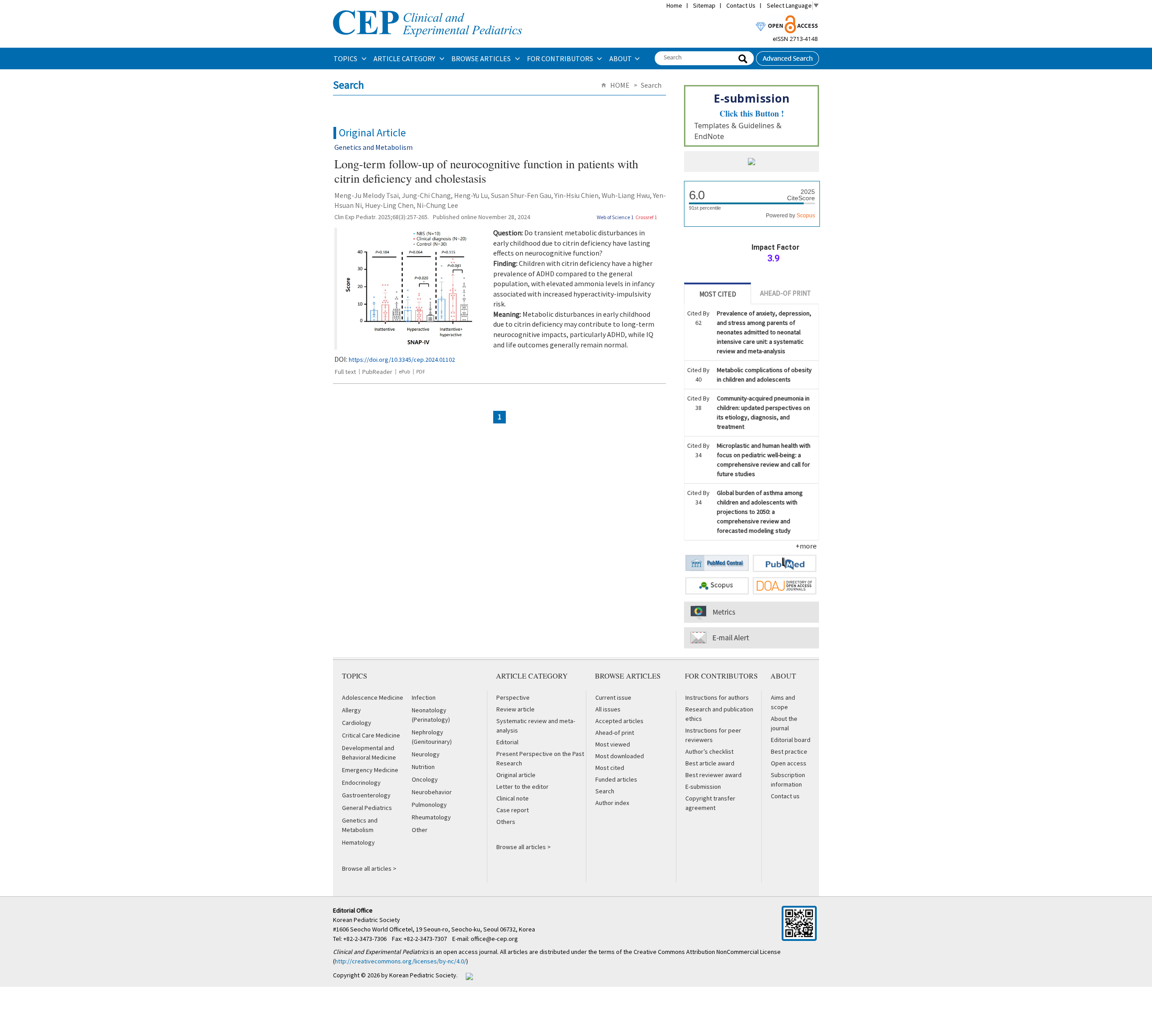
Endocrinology (361, 782)
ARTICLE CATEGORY (405, 58)
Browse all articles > (369, 868)
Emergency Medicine (370, 770)
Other (420, 830)
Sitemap (704, 5)
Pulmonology (429, 805)
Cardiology (356, 723)
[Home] (427, 9)
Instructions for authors (717, 697)
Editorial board (790, 740)
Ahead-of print (614, 733)
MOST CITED (717, 294)
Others (505, 822)
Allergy (351, 710)
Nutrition (423, 767)
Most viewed (612, 744)
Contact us (785, 796)
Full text (345, 372)
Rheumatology (431, 817)
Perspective (513, 697)
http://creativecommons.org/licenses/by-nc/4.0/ (400, 961)
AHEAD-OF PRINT (785, 293)
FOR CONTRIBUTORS (560, 58)
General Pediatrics (367, 808)
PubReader (377, 372)
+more (806, 546)
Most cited (609, 768)
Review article (515, 709)
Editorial (507, 742)
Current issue (613, 697)
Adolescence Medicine (372, 697)
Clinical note (512, 798)
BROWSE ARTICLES (481, 58)
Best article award (709, 763)
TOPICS (346, 58)
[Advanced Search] (787, 56)
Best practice (789, 751)
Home (674, 5)
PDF (420, 371)
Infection (424, 697)
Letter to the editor (522, 787)
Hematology (358, 842)
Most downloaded (619, 756)
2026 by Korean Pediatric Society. (412, 975)
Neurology (426, 754)
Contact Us (741, 5)
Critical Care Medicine (371, 735)
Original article (516, 775)
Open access (788, 763)
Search (604, 791)
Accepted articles (619, 721)
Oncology (425, 779)
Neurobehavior (432, 792)
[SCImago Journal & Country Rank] (751, 162)
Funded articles (616, 779)
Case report (512, 810)
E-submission (703, 787)
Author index (612, 803)
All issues (608, 709)
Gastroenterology (366, 795)
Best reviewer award (713, 775)
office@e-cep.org (495, 939)
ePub (404, 371)
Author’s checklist (709, 751)
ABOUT (620, 58)
